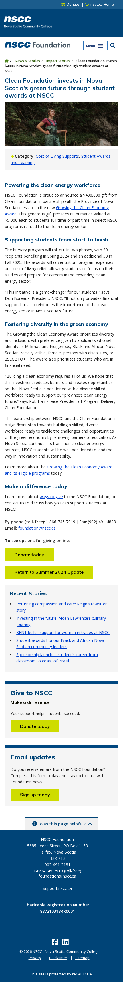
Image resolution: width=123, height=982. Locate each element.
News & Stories (27, 60)
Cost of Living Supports (57, 156)
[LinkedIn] (66, 941)
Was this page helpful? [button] (63, 824)
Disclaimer (58, 957)
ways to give (51, 496)
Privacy (35, 957)
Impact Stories (58, 60)
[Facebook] (55, 941)
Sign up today (35, 794)
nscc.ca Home (102, 4)
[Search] (112, 45)
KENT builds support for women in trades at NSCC (63, 632)
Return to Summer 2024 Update (49, 572)
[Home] (7, 60)
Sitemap (82, 957)
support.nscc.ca (57, 888)
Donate (73, 4)
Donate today (29, 554)
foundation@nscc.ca (37, 528)
